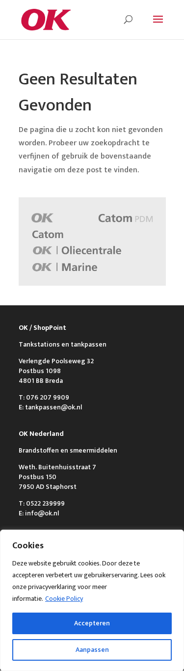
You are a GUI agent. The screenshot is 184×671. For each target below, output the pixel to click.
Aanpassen (92, 649)
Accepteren (92, 623)
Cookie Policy (64, 598)
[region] (92, 600)
